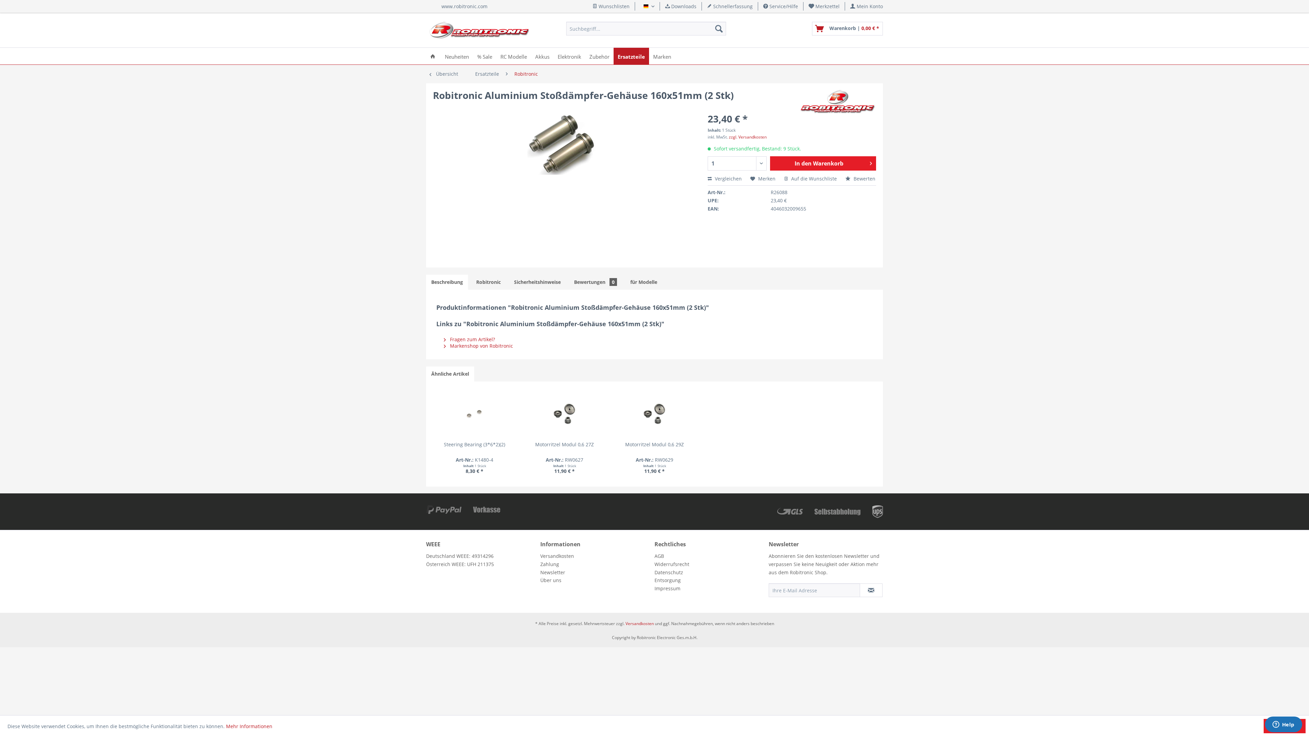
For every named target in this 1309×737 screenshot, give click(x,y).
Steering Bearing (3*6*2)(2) (474, 444)
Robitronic (488, 282)
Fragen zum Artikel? (472, 339)
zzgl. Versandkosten (748, 137)
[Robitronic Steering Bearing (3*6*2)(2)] (474, 414)
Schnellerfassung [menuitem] (732, 6)
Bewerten (863, 178)
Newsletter (552, 572)
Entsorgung (667, 580)
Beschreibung (447, 282)
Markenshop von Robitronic (481, 346)
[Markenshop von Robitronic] (838, 102)
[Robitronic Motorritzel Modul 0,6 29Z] (654, 414)
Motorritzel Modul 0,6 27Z (564, 444)
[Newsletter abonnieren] (871, 590)
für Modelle (643, 282)
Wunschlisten (613, 6)
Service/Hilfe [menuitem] (783, 6)
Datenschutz (668, 572)
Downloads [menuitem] (683, 6)
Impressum (667, 588)
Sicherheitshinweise (537, 282)
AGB (659, 556)
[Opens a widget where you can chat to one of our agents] (1283, 725)
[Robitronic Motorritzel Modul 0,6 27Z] (564, 414)
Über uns (550, 580)
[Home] (432, 56)
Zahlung (549, 564)
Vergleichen (727, 178)
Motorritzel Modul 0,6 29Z (654, 444)
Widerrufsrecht (671, 564)
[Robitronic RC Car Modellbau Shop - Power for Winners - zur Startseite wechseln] (479, 30)
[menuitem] (824, 6)
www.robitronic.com (464, 6)
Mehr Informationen (249, 726)
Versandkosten (557, 556)
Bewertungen (594, 282)
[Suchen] (719, 28)
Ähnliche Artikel (450, 374)
